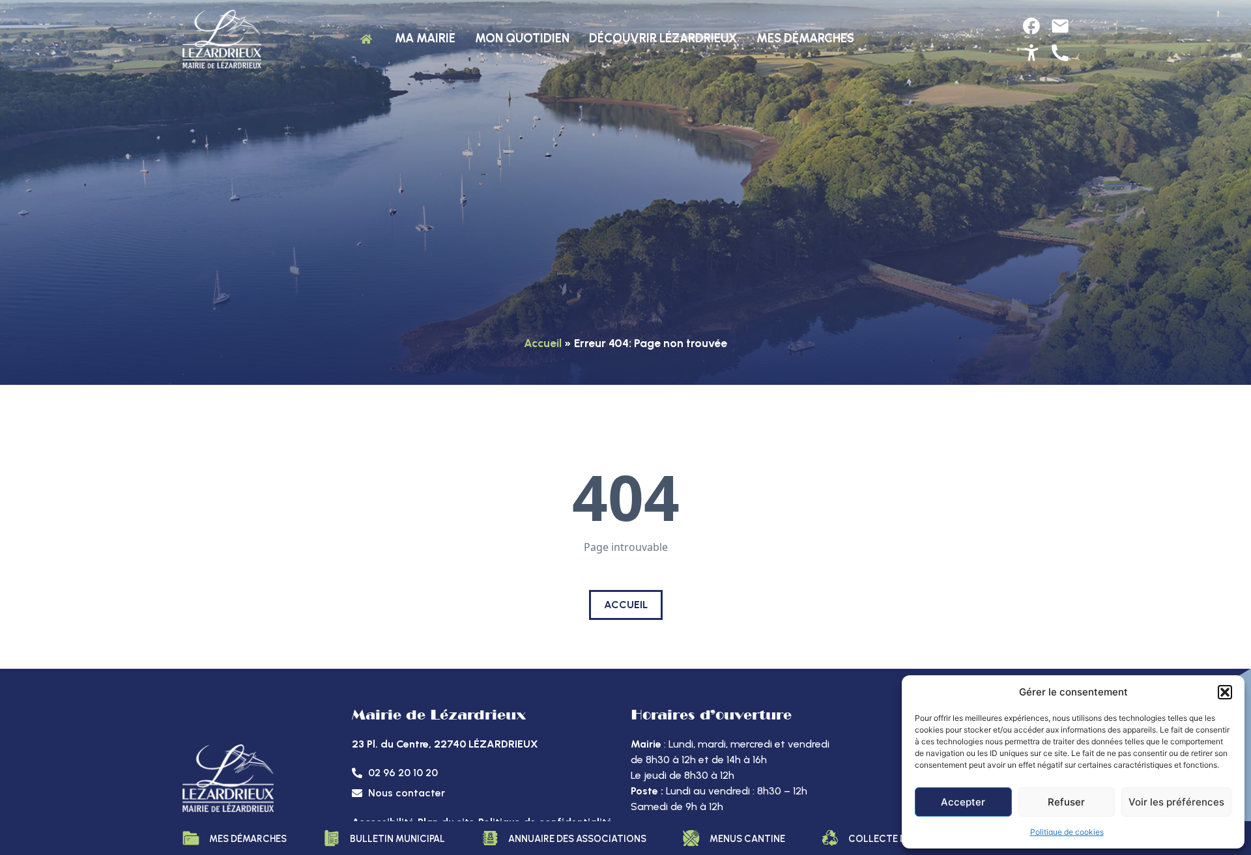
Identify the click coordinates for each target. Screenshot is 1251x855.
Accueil (543, 343)
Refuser (1066, 802)
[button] (1224, 692)
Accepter (963, 802)
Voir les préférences (1176, 802)
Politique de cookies (1067, 832)
